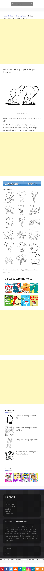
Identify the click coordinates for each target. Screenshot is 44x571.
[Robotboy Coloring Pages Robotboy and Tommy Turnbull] (9, 209)
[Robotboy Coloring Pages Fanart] (34, 209)
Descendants (10, 504)
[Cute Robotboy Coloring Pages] (9, 197)
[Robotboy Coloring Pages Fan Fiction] (34, 259)
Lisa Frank (8, 509)
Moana (7, 511)
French (36, 270)
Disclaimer (8, 549)
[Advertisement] (22, 41)
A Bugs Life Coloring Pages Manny (27, 440)
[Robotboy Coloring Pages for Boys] (22, 197)
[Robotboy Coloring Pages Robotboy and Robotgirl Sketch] (34, 222)
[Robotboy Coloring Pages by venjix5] (9, 247)
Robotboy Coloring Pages (17, 16)
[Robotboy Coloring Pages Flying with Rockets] (34, 197)
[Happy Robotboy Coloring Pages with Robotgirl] (22, 234)
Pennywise (9, 514)
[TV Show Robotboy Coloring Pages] (22, 209)
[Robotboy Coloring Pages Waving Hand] (34, 247)
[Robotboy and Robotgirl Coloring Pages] (22, 259)
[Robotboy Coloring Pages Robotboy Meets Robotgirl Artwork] (9, 259)
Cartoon (31, 270)
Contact (7, 553)
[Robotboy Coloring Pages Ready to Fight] (9, 222)
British (27, 270)
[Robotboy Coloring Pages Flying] (22, 222)
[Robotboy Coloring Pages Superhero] (34, 234)
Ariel (6, 502)
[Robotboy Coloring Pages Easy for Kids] (9, 234)
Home (5, 16)
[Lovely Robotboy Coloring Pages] (22, 247)
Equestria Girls (10, 507)
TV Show (9, 272)
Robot (4, 272)
